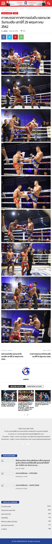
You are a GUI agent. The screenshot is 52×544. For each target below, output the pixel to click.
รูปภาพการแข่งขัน (12, 9)
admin (5, 31)
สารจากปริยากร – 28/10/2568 (27, 485)
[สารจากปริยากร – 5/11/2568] (7, 476)
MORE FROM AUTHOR (34, 386)
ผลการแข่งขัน (6, 514)
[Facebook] (23, 444)
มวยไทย (21, 9)
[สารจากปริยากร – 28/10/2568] (7, 488)
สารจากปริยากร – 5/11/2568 (26, 473)
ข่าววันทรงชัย (6, 506)
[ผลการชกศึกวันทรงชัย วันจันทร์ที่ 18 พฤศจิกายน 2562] (43, 396)
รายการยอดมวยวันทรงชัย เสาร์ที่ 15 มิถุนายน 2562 (40, 355)
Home (3, 9)
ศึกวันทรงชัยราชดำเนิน (9, 521)
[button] (48, 3)
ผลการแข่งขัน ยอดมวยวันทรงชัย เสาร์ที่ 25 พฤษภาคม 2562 (12, 356)
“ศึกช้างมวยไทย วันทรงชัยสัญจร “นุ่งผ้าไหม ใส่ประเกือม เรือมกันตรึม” (8, 404)
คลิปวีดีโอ (4, 518)
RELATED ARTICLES (17, 386)
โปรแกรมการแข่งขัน (8, 510)
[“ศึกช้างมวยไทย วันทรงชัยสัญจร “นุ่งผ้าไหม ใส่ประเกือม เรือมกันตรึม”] (9, 396)
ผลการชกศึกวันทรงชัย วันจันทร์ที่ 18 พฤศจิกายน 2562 (43, 404)
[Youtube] (28, 444)
